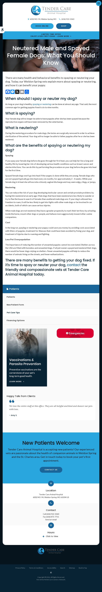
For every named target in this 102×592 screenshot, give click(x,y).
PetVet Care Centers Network (54, 580)
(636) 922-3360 (67, 19)
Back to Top (83, 568)
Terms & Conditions (36, 568)
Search (62, 568)
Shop (63, 26)
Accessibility (51, 568)
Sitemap (72, 568)
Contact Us (51, 470)
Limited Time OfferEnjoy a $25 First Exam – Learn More (50, 35)
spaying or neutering (42, 104)
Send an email (51, 519)
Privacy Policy (20, 568)
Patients (11, 297)
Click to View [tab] (52, 536)
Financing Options (16, 320)
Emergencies (76, 333)
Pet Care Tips (13, 312)
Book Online (42, 26)
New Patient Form (15, 304)
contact (73, 265)
